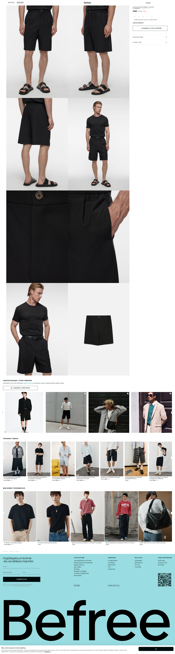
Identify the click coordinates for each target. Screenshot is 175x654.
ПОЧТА (5, 566)
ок (156, 649)
